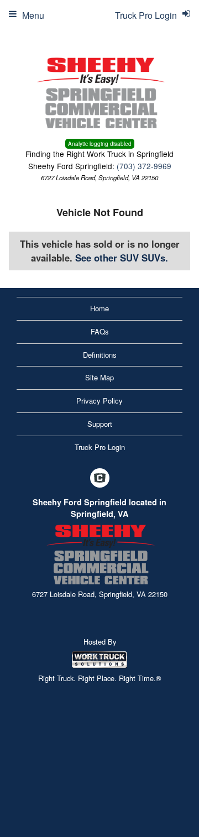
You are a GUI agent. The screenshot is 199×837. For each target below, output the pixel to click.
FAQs (100, 331)
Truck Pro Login (100, 447)
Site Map (99, 377)
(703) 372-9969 (144, 165)
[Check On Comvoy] (99, 478)
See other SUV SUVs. (121, 257)
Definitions (100, 354)
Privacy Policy (99, 400)
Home (99, 308)
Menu (33, 15)
